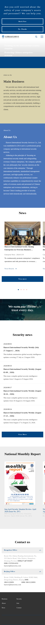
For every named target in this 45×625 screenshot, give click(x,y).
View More (22, 434)
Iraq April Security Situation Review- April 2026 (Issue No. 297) (20, 510)
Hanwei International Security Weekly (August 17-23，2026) (22, 414)
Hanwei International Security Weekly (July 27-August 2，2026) (21, 349)
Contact (18, 608)
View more (22, 279)
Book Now (22, 21)
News (3, 608)
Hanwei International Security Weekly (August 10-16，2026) (22, 392)
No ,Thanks (22, 29)
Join (17, 603)
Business (4, 599)
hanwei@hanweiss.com (12, 566)
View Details (9, 269)
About (4, 603)
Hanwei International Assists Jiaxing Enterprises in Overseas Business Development (19, 248)
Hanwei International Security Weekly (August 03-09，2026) (22, 370)
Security (19, 599)
